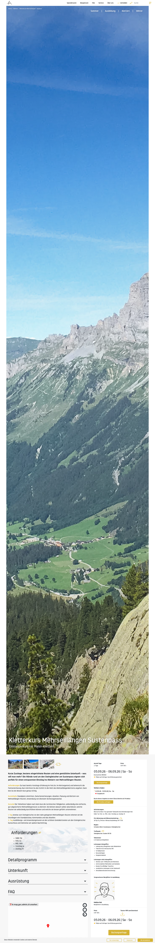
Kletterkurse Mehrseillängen (28, 8)
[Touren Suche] (130, 3)
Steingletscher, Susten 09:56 (102, 833)
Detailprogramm (22, 859)
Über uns (110, 3)
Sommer (95, 11)
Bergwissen (84, 3)
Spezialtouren (71, 3)
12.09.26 (98, 791)
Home (10, 8)
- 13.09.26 (104, 791)
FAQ (93, 3)
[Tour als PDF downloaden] (123, 914)
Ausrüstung (18, 881)
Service (101, 3)
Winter (139, 11)
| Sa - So (111, 791)
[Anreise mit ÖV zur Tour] (102, 831)
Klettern (126, 11)
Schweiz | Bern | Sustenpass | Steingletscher (107, 827)
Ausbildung (110, 11)
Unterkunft (18, 870)
